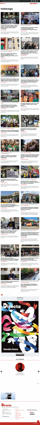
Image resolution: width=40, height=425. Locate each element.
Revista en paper (18, 415)
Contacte (17, 416)
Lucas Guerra (9, 51)
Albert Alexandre (24, 159)
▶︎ (38, 371)
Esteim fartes (20, 375)
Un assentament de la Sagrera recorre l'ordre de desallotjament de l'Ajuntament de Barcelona (10, 205)
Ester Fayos (3, 58)
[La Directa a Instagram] (37, 1)
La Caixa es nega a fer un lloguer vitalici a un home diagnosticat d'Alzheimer (9, 156)
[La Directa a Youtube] (35, 1)
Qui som (17, 409)
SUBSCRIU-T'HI (31, 3)
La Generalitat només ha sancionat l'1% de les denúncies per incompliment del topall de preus (29, 28)
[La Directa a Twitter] (33, 1)
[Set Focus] (38, 3)
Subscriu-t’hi (18, 412)
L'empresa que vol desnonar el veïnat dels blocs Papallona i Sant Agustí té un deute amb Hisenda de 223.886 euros (30, 156)
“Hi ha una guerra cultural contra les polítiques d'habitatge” (10, 282)
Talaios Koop (32, 423)
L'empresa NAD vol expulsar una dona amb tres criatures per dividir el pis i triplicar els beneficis (30, 182)
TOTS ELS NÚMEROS (20, 355)
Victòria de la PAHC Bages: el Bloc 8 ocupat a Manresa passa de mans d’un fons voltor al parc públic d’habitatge (9, 27)
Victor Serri (28, 25)
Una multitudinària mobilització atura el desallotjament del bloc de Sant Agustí (29, 285)
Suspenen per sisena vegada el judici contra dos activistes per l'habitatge (10, 131)
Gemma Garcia (24, 55)
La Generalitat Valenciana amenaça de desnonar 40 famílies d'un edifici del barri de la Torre (29, 208)
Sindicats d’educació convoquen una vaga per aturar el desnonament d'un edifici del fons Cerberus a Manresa (10, 80)
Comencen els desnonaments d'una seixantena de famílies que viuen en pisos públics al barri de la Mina (30, 81)
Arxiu (2, 103)
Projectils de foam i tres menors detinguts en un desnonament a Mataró (29, 129)
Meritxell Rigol (4, 234)
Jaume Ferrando (25, 205)
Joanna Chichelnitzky (10, 128)
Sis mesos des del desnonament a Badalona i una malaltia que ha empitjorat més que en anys (9, 231)
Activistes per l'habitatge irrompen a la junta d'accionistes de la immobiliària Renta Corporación (30, 259)
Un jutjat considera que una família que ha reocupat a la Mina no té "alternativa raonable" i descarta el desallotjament (29, 52)
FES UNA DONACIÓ (35, 3)
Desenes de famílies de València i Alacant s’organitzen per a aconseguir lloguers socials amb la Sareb (9, 55)
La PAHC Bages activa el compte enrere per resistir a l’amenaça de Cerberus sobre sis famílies (9, 106)
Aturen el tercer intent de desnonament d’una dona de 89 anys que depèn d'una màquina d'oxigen (10, 259)
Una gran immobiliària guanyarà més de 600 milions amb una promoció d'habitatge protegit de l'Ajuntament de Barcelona (30, 234)
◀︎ (1, 371)
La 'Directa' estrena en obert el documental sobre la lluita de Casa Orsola (9, 180)
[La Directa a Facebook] (31, 1)
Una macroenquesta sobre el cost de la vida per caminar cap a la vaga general (30, 104)
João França (3, 30)
